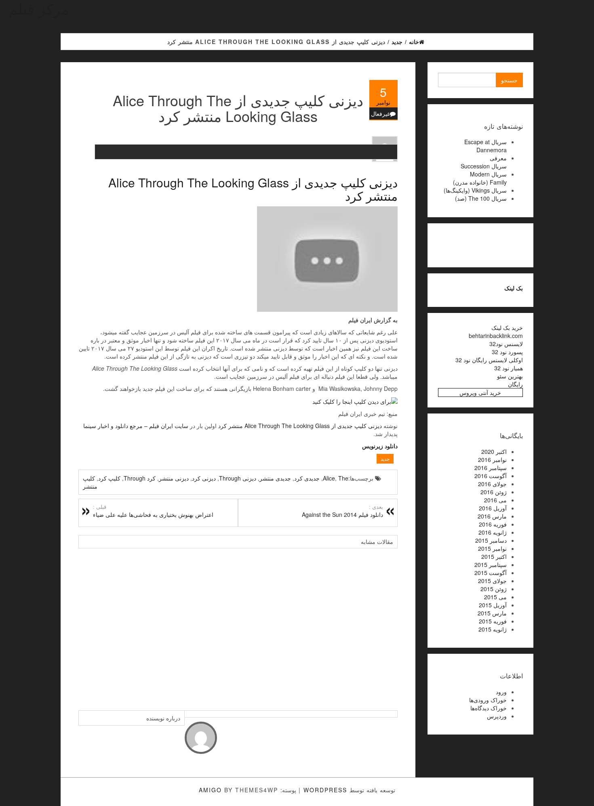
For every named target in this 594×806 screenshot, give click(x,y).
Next (389, 625)
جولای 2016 (492, 484)
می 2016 (495, 500)
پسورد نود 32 (507, 352)
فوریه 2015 (493, 621)
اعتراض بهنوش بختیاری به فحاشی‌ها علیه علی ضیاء (153, 510)
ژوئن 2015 (493, 589)
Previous (86, 625)
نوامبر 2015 (492, 548)
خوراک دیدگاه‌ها (488, 708)
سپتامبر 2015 (490, 564)
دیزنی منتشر (174, 478)
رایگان (515, 384)
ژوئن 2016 (493, 492)
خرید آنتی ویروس (480, 392)
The (343, 478)
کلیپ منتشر (90, 482)
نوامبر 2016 (492, 459)
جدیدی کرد (307, 478)
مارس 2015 (492, 613)
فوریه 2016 (493, 524)
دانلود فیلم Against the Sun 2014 (342, 510)
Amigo (210, 790)
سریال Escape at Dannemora (485, 146)
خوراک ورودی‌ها (488, 700)
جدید (385, 458)
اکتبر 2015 (494, 556)
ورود (501, 692)
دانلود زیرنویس (380, 446)
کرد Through (140, 478)
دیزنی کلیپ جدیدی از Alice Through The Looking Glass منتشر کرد (253, 189)
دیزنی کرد (204, 478)
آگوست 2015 (490, 573)
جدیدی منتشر (275, 478)
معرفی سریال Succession (484, 162)
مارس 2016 (492, 516)
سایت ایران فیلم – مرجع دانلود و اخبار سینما (135, 426)
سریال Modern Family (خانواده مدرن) (480, 178)
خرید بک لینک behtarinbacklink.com (496, 331)
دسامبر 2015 (491, 540)
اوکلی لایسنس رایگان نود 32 (489, 360)
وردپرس (497, 716)
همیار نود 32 (508, 368)
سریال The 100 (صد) (481, 198)
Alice (329, 478)
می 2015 (495, 597)
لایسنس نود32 (506, 344)
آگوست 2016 (490, 476)
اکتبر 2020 (494, 451)
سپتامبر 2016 (490, 468)
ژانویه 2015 (492, 629)
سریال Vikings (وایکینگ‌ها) (475, 190)
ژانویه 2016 (492, 532)
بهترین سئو (510, 376)
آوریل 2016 (493, 508)
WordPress (325, 790)
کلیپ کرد (109, 478)
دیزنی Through (237, 478)
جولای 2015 (492, 581)
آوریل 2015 (493, 605)
